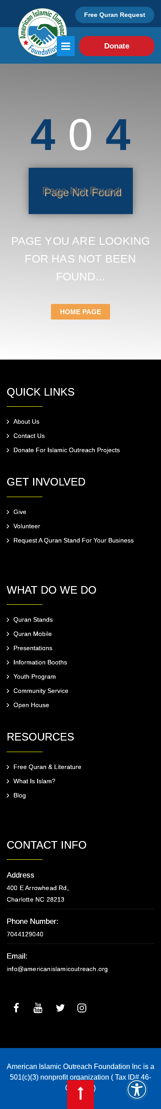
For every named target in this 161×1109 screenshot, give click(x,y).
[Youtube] (38, 1007)
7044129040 (25, 934)
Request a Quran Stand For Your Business (73, 540)
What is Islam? (34, 781)
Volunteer (26, 526)
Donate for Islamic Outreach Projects (66, 449)
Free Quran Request (114, 14)
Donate (116, 46)
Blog (19, 795)
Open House (31, 704)
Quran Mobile (32, 633)
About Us (26, 421)
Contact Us (29, 435)
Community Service (40, 690)
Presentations (32, 648)
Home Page (80, 312)
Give (19, 511)
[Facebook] (16, 1007)
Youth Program (34, 676)
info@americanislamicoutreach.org (57, 968)
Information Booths (40, 662)
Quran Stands (33, 619)
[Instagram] (81, 1007)
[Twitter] (60, 1007)
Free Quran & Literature (47, 766)
